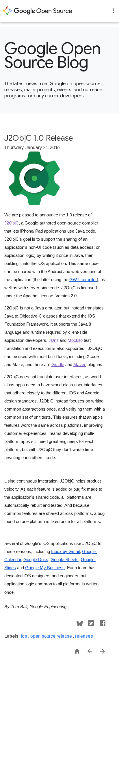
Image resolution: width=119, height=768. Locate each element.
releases (84, 636)
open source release (51, 636)
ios (24, 636)
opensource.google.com (37, 10)
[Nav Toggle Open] (113, 11)
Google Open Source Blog (52, 55)
